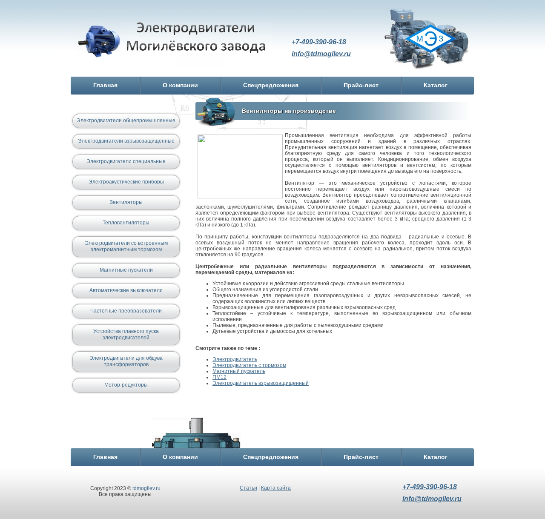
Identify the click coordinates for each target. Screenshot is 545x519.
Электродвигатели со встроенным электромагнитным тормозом (126, 246)
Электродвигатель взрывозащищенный (260, 383)
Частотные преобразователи (126, 311)
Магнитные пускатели (126, 270)
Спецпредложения (270, 85)
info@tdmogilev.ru (321, 53)
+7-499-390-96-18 (319, 42)
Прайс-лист (361, 85)
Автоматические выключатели (126, 290)
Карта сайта (276, 488)
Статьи (248, 488)
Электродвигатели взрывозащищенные (126, 141)
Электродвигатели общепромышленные (126, 120)
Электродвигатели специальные (126, 161)
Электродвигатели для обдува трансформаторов (126, 361)
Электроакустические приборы (126, 182)
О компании (180, 85)
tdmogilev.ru (146, 488)
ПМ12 (219, 377)
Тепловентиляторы (126, 223)
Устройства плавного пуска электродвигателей (126, 334)
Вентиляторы (126, 202)
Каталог (435, 85)
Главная (105, 85)
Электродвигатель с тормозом (249, 365)
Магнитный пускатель (238, 371)
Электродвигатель (175, 44)
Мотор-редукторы (126, 385)
